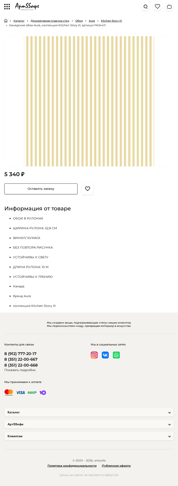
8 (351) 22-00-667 (21, 359)
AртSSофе (15, 424)
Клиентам (15, 436)
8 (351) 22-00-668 (21, 365)
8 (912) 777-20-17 (20, 354)
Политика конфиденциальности (72, 465)
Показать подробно (20, 370)
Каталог (14, 412)
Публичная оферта (116, 465)
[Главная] (5, 20)
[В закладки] (88, 189)
